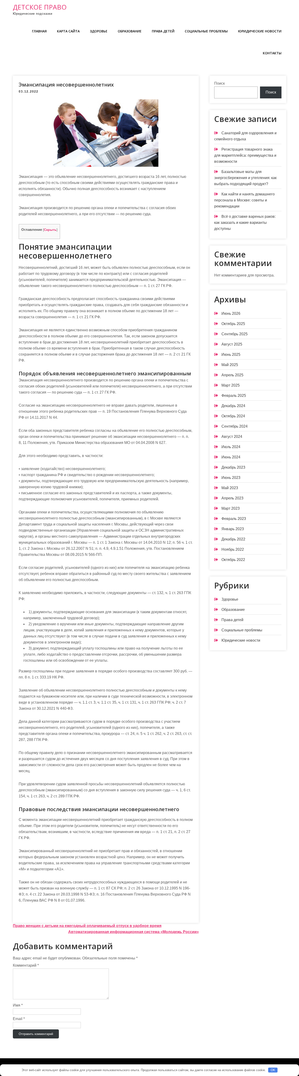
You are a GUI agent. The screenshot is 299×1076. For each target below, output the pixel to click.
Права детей (163, 31)
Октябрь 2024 (233, 416)
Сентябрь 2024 (234, 426)
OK (273, 1070)
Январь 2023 (232, 529)
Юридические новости (259, 31)
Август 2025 (231, 344)
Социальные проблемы (206, 31)
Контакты (272, 53)
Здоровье (98, 31)
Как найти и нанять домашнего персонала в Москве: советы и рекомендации (244, 200)
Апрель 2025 (232, 375)
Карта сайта (68, 31)
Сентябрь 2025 (234, 334)
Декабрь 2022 (233, 539)
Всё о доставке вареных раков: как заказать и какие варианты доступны (245, 223)
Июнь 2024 (230, 457)
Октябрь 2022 (233, 560)
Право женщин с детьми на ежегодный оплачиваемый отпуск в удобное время (87, 926)
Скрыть (50, 230)
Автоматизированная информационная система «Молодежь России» (133, 932)
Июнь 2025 (230, 354)
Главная (39, 31)
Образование (130, 31)
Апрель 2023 (232, 498)
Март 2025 (230, 385)
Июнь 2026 (230, 313)
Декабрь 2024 (233, 406)
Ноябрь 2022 (232, 549)
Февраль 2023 (233, 519)
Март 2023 (230, 508)
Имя (18, 1005)
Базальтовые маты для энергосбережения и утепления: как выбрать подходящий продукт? (245, 178)
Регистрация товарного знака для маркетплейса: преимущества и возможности (245, 155)
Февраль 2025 (233, 396)
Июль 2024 (230, 447)
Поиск (219, 83)
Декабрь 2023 (233, 467)
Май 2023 (229, 488)
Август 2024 (231, 437)
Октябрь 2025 (233, 324)
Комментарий (26, 965)
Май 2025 (229, 365)
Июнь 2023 (230, 478)
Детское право (40, 7)
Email (19, 1019)
